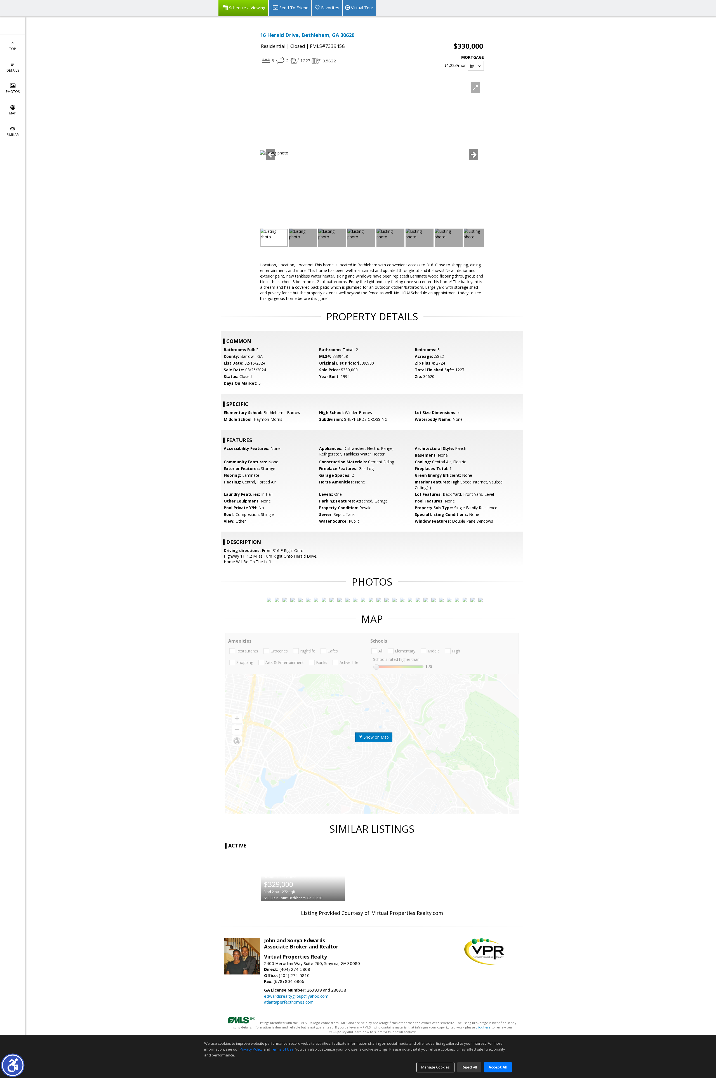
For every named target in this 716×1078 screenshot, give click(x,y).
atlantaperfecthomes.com (289, 1002)
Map (12, 113)
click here (483, 1027)
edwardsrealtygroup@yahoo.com (296, 996)
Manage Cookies (435, 1067)
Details (12, 70)
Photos (13, 91)
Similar (13, 134)
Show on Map (375, 737)
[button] (12, 1065)
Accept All (498, 1067)
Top (12, 48)
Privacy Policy (251, 1049)
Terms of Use (282, 1049)
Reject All (469, 1067)
